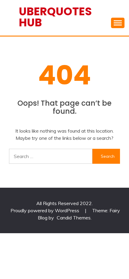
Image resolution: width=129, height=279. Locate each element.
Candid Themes (74, 218)
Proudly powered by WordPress (45, 210)
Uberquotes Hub (55, 17)
